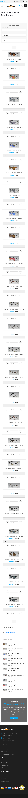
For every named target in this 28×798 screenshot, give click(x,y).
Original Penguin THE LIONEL (15, 680)
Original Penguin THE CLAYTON (16, 663)
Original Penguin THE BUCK (15, 644)
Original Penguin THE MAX (14, 653)
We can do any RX (14, 704)
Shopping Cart (5, 776)
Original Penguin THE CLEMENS (16, 675)
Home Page (5, 749)
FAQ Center (5, 767)
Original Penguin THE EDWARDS (16, 685)
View (10, 632)
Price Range (5, 27)
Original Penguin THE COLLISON (16, 649)
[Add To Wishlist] (7, 68)
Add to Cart (14, 68)
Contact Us (5, 762)
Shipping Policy (5, 765)
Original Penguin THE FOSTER (15, 690)
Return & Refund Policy (8, 754)
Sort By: (4, 38)
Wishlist (4, 778)
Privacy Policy (5, 781)
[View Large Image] (20, 68)
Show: (3, 33)
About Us (4, 751)
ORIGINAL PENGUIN (14, 59)
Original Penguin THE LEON (15, 658)
